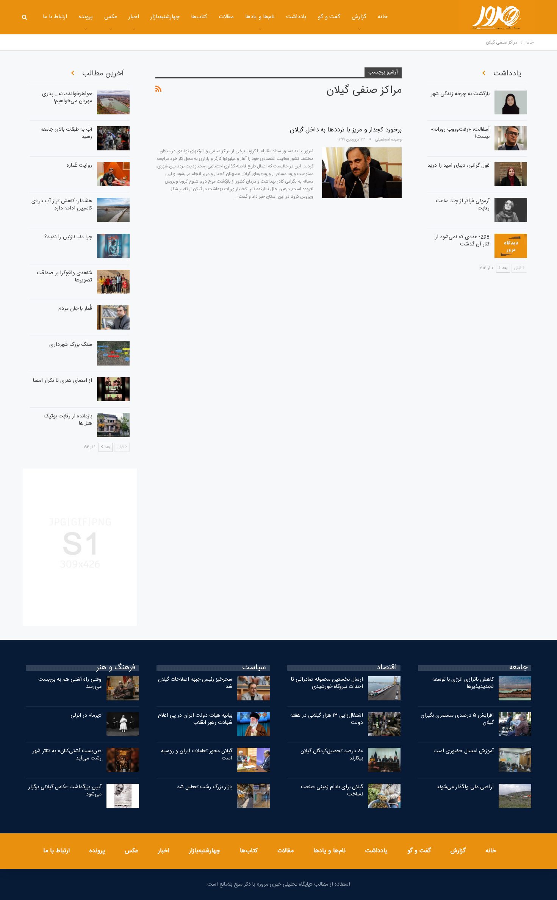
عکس (110, 17)
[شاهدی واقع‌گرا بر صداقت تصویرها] (113, 282)
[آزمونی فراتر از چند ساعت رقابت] (510, 210)
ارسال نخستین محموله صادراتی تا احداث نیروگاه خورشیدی (327, 683)
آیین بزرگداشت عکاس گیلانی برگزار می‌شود (65, 791)
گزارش (359, 17)
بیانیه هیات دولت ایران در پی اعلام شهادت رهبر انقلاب (195, 719)
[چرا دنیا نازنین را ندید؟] (113, 246)
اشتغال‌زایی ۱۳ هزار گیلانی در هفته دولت (326, 719)
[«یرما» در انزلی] (122, 724)
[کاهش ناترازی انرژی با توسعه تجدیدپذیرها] (515, 688)
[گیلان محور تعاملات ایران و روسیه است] (253, 760)
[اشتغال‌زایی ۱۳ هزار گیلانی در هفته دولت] (384, 724)
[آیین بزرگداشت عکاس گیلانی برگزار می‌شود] (122, 796)
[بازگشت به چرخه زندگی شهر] (510, 103)
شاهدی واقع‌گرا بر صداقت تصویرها (64, 277)
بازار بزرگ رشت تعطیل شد (204, 787)
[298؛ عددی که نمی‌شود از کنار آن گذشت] (510, 246)
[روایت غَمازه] (113, 174)
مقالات (226, 17)
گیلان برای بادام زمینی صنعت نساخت (332, 791)
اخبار (133, 17)
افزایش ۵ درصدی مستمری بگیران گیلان (457, 719)
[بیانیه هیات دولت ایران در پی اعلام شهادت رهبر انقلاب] (253, 724)
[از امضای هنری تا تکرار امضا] (113, 389)
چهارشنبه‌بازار (165, 17)
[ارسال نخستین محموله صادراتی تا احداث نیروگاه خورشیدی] (384, 688)
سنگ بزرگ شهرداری (70, 344)
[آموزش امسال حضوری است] (515, 760)
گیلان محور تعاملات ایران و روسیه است (196, 755)
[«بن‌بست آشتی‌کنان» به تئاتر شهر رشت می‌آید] (122, 760)
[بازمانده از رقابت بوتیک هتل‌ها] (113, 425)
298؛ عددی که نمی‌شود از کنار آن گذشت (462, 241)
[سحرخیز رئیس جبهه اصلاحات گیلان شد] (253, 688)
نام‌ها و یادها (260, 17)
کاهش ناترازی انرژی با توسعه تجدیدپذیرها (463, 683)
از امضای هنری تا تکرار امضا (62, 380)
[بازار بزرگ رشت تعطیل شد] (253, 796)
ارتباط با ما (55, 17)
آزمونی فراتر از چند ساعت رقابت (463, 205)
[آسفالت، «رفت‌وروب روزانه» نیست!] (510, 138)
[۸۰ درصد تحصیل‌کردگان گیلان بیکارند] (384, 760)
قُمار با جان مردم (75, 308)
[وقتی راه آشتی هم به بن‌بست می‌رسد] (122, 688)
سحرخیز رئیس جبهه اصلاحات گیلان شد (195, 683)
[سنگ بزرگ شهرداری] (113, 353)
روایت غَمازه (79, 165)
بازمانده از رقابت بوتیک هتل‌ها (68, 420)
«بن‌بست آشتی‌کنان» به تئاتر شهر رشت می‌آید (67, 755)
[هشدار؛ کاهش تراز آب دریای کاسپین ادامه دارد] (113, 210)
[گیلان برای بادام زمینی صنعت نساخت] (384, 796)
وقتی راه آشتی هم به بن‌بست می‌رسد (70, 683)
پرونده (85, 17)
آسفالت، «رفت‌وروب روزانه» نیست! (460, 133)
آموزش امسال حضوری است (463, 751)
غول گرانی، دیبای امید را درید (458, 165)
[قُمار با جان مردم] (113, 317)
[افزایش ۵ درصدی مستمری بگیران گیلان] (515, 724)
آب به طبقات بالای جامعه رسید (66, 133)
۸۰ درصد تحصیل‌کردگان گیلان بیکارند (331, 755)
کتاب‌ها (199, 17)
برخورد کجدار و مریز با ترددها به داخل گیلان (346, 130)
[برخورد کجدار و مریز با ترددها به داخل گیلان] (362, 172)
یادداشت (296, 17)
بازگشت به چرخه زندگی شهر (460, 93)
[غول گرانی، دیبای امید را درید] (510, 174)
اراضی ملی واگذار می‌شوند (465, 787)
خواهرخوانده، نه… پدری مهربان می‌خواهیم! (67, 97)
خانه (383, 17)
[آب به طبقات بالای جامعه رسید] (113, 138)
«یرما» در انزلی (86, 715)
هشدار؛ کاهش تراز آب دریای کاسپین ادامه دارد (61, 205)
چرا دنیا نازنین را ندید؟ (68, 237)
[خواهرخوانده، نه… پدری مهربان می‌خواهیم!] (113, 103)
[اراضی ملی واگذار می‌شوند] (515, 796)
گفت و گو (329, 17)
